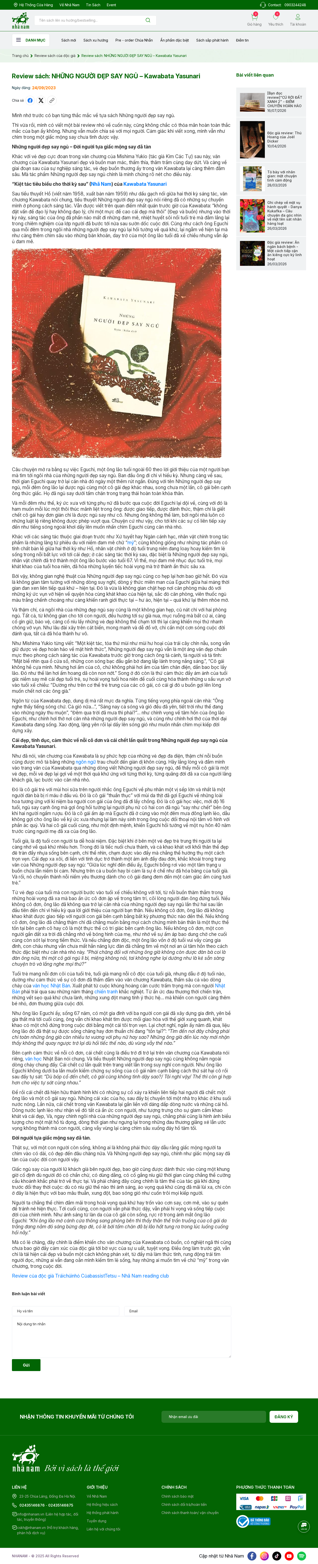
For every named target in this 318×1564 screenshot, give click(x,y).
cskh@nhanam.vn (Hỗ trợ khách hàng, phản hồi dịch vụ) (48, 1530)
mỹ (130, 543)
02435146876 (32, 1505)
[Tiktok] (276, 1556)
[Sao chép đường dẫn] (52, 100)
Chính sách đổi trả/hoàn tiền (184, 1504)
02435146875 (60, 1505)
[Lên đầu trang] (304, 1540)
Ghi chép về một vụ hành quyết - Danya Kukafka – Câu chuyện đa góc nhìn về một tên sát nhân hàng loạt (284, 213)
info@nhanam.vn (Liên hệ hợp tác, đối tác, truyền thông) (47, 1516)
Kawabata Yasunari (145, 184)
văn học (33, 1059)
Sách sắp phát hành (212, 40)
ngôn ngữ (86, 762)
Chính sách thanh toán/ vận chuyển (190, 1513)
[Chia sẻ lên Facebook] (30, 100)
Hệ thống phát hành (103, 1513)
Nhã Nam (101, 184)
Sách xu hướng (95, 40)
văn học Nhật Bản (51, 986)
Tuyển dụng (96, 1521)
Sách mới (68, 40)
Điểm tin (242, 40)
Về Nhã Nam (69, 5)
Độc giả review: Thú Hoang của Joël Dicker (284, 137)
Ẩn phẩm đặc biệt (174, 40)
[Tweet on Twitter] (41, 100)
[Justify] (148, 20)
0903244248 (295, 5)
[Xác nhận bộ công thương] (253, 1521)
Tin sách (93, 5)
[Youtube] (289, 1556)
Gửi (26, 1365)
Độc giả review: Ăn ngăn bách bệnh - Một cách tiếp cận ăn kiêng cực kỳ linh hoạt (284, 250)
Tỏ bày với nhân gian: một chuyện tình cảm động (282, 176)
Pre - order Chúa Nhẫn (134, 40)
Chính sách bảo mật (177, 1496)
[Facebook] (251, 1556)
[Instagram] (264, 1556)
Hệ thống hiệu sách (102, 1504)
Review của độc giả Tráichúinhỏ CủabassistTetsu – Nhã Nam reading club (90, 1276)
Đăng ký (284, 1416)
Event (111, 5)
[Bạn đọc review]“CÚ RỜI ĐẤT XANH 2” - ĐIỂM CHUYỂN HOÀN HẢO (284, 99)
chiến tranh (106, 992)
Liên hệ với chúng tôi (103, 1529)
